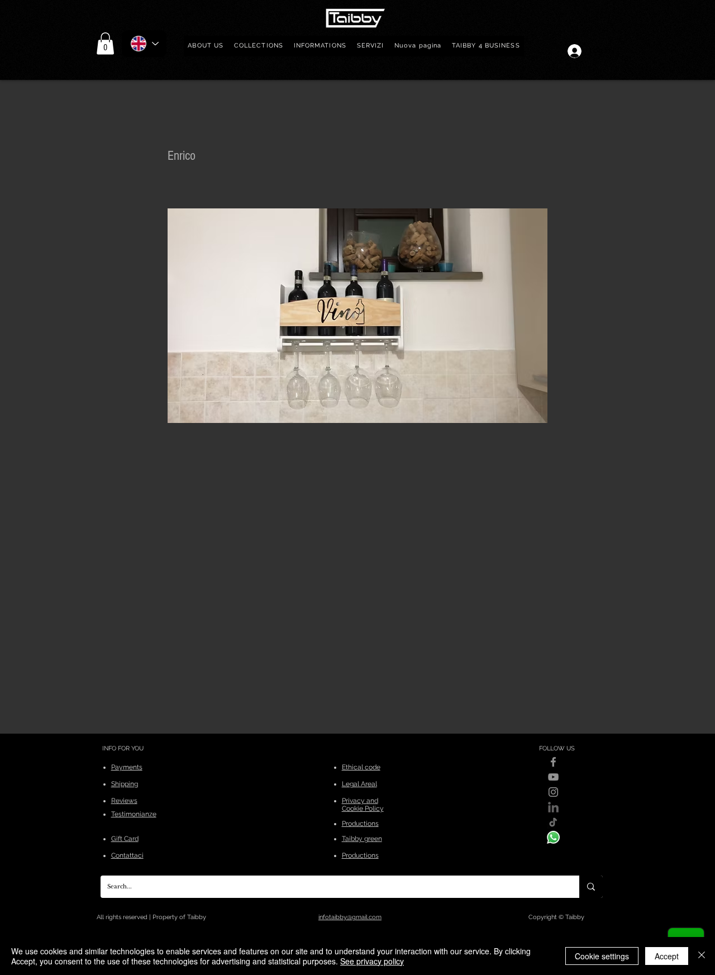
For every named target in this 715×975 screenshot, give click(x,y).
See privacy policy (372, 961)
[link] (105, 43)
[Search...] (591, 887)
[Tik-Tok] (553, 822)
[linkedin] (553, 807)
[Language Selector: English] (144, 43)
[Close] (701, 956)
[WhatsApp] (553, 837)
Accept (667, 956)
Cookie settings (602, 956)
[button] (259, 46)
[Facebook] (553, 761)
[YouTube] (553, 777)
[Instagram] (553, 792)
